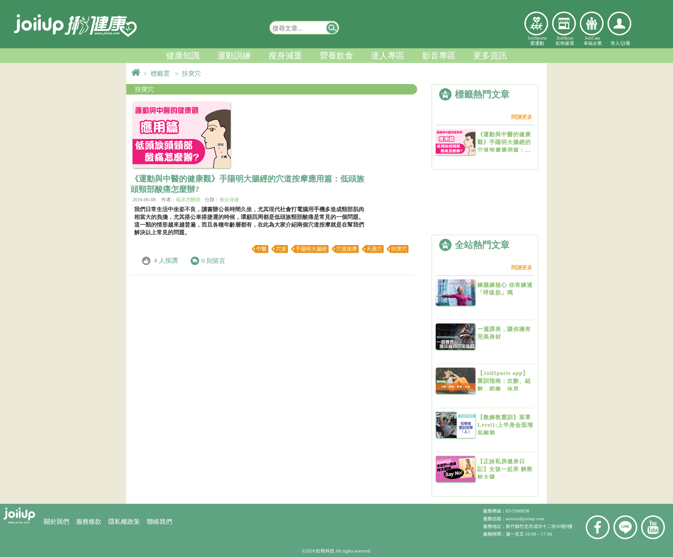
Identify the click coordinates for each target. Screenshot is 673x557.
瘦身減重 (285, 55)
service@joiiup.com (525, 518)
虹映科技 (325, 550)
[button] (332, 28)
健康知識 (183, 55)
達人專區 (388, 55)
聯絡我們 (159, 521)
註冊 (625, 43)
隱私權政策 (124, 521)
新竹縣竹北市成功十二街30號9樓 (539, 526)
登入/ (616, 43)
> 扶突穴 (189, 73)
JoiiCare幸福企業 (593, 40)
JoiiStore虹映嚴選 (565, 40)
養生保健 (229, 199)
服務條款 (88, 521)
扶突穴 (144, 89)
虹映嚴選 (564, 23)
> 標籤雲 (158, 73)
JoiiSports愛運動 (537, 40)
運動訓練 (234, 55)
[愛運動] (536, 23)
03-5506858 (517, 511)
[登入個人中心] (619, 23)
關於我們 (56, 521)
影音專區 (439, 55)
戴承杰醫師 (188, 199)
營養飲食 (336, 55)
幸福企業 (591, 23)
